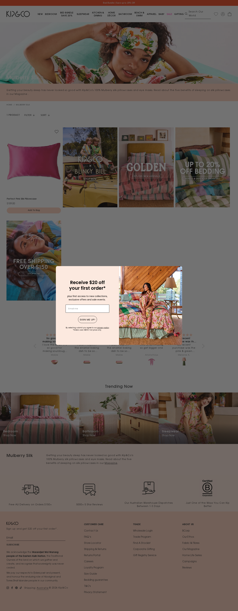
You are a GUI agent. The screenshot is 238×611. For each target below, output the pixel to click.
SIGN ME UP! (87, 319)
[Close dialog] (179, 269)
